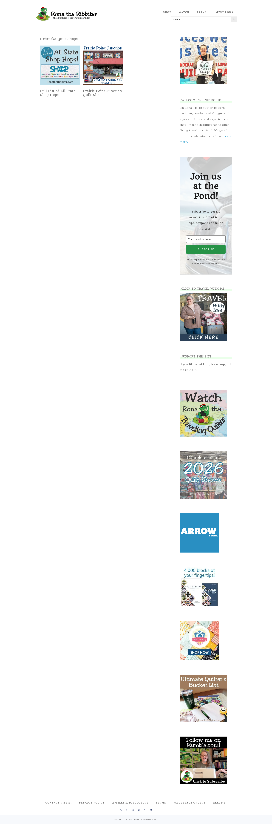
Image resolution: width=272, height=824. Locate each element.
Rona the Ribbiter (66, 14)
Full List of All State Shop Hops (57, 93)
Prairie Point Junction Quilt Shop (102, 93)
